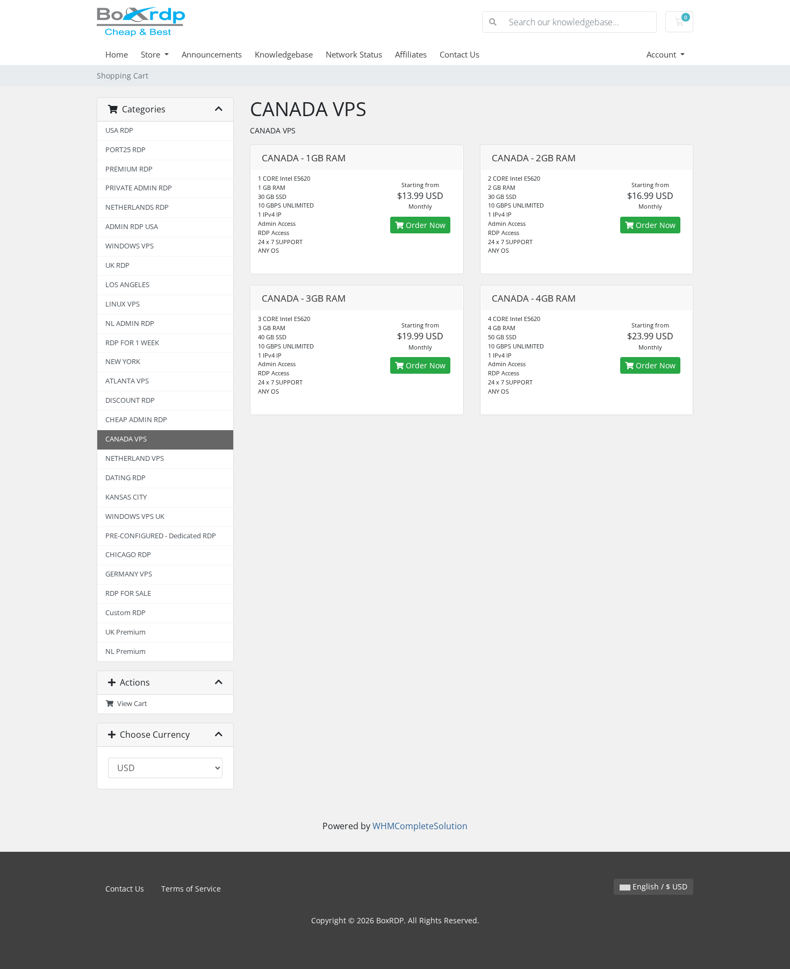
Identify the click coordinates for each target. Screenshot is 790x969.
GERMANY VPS (128, 574)
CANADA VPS (126, 439)
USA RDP (119, 130)
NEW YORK (122, 361)
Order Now (425, 225)
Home (116, 54)
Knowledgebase (284, 54)
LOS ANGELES (127, 284)
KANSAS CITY (126, 497)
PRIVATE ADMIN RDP (138, 188)
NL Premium (125, 651)
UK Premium (125, 632)
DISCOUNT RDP (130, 400)
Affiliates (411, 54)
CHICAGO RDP (128, 554)
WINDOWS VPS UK (134, 516)
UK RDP (117, 265)
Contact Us (459, 54)
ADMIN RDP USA (131, 226)
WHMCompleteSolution (420, 826)
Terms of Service (191, 889)
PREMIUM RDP (129, 169)
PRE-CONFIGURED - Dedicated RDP (160, 535)
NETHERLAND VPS (134, 458)
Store (151, 54)
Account (662, 54)
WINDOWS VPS (129, 246)
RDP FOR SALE (128, 593)
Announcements (212, 54)
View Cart (130, 703)
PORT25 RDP (125, 149)
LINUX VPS (122, 304)
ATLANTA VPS (127, 381)
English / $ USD (658, 886)
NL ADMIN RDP (129, 323)
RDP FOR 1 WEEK (132, 342)
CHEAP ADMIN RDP (136, 419)
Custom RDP (125, 612)
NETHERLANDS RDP (137, 207)
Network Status (354, 54)
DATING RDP (125, 477)
